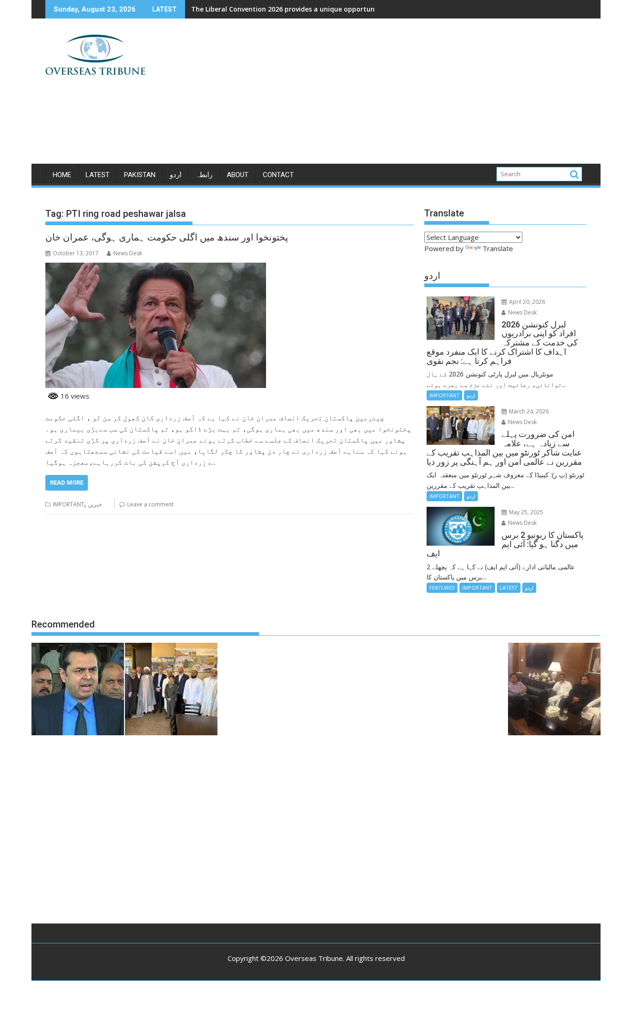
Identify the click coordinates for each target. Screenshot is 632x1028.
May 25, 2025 (525, 512)
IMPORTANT (68, 504)
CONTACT (278, 175)
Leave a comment (150, 504)
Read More (66, 482)
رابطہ (204, 175)
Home (62, 175)
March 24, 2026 (528, 411)
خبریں (95, 504)
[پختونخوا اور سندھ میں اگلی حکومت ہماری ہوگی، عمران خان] (155, 268)
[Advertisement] (402, 95)
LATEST (98, 175)
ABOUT (237, 175)
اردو (175, 175)
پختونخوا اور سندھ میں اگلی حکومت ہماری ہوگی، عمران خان (166, 237)
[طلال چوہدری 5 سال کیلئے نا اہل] (77, 690)
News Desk (127, 253)
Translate (498, 248)
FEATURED (442, 587)
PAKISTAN (139, 175)
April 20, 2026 (526, 302)
